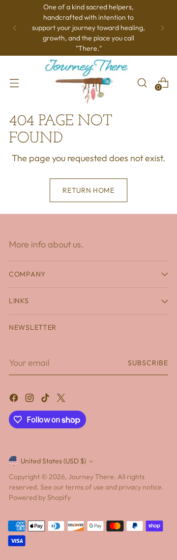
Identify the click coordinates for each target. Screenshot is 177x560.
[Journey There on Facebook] (15, 399)
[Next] (162, 28)
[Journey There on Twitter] (62, 399)
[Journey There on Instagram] (30, 399)
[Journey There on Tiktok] (46, 399)
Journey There (91, 476)
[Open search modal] (142, 82)
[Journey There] (87, 82)
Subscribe (148, 362)
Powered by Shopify (40, 497)
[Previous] (15, 28)
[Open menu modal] (14, 82)
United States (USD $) (53, 460)
